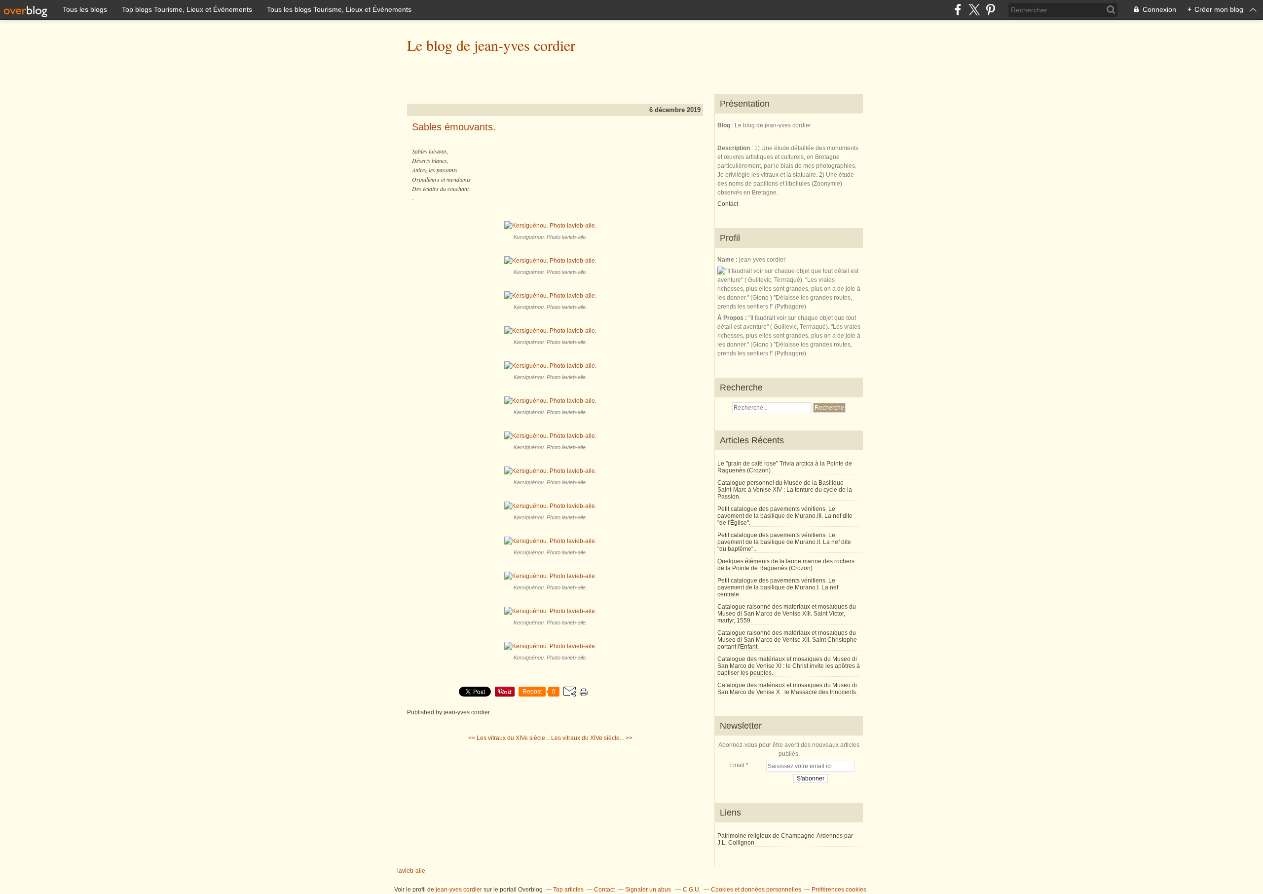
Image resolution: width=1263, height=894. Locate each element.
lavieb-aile (411, 870)
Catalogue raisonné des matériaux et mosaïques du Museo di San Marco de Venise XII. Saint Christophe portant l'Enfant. (787, 639)
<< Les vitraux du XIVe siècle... (509, 738)
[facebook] (958, 9)
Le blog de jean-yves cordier (491, 45)
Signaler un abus (648, 889)
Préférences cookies (839, 889)
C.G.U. (692, 889)
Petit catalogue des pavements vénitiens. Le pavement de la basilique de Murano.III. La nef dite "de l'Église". (785, 515)
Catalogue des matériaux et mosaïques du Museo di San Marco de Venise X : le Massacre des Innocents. (787, 689)
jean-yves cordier (459, 889)
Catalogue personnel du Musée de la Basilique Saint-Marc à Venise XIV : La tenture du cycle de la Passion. (784, 489)
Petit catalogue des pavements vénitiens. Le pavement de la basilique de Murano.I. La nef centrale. (777, 587)
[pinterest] (990, 9)
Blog (723, 125)
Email (736, 765)
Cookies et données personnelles (756, 889)
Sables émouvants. (454, 126)
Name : (728, 259)
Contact (727, 203)
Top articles (568, 889)
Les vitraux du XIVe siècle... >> (591, 738)
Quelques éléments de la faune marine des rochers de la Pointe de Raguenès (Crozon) (785, 565)
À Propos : (732, 317)
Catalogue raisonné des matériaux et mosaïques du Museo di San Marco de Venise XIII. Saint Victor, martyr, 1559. (786, 613)
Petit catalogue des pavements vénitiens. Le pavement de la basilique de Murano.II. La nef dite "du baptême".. (784, 542)
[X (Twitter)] (974, 9)
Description (734, 148)
